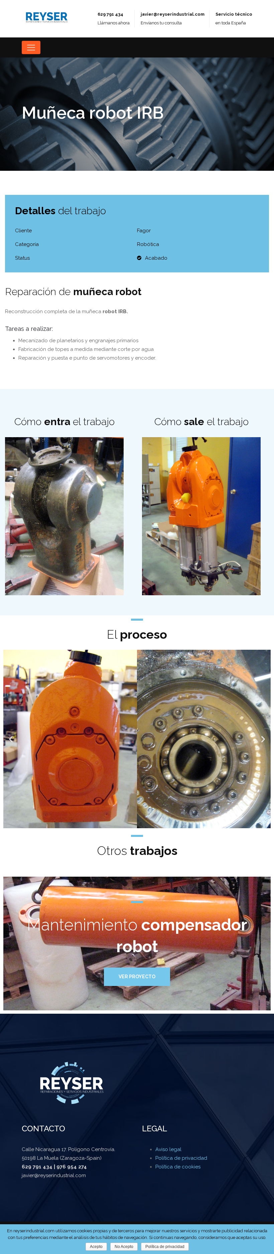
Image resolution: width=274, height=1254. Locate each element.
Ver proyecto (137, 976)
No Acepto (124, 1246)
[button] (11, 739)
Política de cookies (177, 1167)
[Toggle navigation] (31, 47)
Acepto (96, 1246)
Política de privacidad (181, 1158)
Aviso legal (168, 1149)
